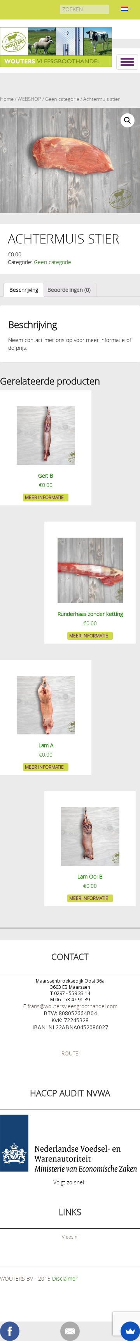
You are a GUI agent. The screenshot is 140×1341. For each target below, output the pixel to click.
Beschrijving (23, 289)
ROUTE (70, 1053)
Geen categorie (62, 99)
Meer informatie (44, 497)
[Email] (70, 1331)
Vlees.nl (70, 1236)
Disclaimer (64, 1278)
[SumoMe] (130, 1331)
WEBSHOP (29, 99)
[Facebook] (9, 1331)
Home (7, 99)
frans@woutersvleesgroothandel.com (72, 1006)
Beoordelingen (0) (69, 289)
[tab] (24, 290)
